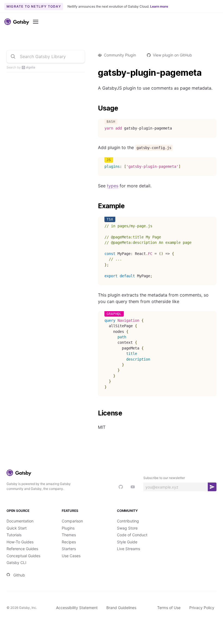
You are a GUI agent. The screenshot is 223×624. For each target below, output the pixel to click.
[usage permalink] (95, 108)
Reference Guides (22, 548)
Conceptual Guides (23, 555)
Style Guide (127, 542)
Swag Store (127, 528)
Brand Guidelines (121, 607)
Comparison (72, 521)
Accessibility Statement (77, 607)
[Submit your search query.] (13, 56)
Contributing (128, 521)
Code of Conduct (132, 534)
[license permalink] (95, 413)
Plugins (68, 528)
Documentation (20, 521)
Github (19, 575)
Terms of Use (169, 607)
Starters (69, 548)
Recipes (69, 542)
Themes (69, 534)
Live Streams (128, 548)
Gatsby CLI (16, 562)
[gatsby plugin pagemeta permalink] (95, 72)
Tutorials (14, 534)
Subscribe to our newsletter (164, 478)
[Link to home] (16, 21)
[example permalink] (95, 206)
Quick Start (17, 528)
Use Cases (71, 555)
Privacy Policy (201, 607)
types (112, 185)
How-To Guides (20, 542)
